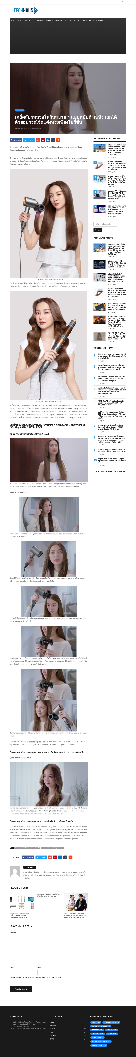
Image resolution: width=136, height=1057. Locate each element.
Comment (13, 933)
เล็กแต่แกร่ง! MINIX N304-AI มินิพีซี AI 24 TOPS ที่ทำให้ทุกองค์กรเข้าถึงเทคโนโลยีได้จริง (117, 264)
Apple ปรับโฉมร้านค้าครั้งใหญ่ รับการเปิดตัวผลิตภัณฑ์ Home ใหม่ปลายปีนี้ (112, 461)
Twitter (31, 140)
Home (13, 20)
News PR (99, 20)
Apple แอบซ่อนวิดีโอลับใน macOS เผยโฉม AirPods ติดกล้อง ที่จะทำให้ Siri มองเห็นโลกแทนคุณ (117, 180)
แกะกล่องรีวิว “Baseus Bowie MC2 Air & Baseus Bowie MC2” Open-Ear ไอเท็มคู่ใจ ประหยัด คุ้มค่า (117, 195)
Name (12, 967)
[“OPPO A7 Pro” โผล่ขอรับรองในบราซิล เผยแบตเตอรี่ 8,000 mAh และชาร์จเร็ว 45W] (100, 336)
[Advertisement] (68, 39)
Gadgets (28, 20)
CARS (76, 20)
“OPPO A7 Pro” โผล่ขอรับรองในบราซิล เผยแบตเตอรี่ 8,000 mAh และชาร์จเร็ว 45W (116, 336)
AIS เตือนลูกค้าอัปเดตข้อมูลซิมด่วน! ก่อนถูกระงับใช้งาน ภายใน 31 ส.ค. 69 (112, 450)
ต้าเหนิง (37, 848)
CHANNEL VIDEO (87, 20)
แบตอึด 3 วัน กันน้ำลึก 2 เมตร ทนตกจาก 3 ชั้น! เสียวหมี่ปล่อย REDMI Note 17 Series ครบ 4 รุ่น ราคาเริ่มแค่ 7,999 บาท (117, 149)
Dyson (17, 848)
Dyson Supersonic (27, 848)
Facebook (17, 140)
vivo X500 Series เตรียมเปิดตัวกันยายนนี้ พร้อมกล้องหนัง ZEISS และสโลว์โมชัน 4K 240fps (110, 427)
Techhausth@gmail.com (21, 1026)
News (20, 20)
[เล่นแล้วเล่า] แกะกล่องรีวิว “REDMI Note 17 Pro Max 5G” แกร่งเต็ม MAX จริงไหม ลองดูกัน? (117, 306)
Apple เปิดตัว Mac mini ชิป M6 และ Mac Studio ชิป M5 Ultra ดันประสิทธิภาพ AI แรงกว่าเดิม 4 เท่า (117, 165)
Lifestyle (68, 20)
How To (58, 20)
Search (98, 230)
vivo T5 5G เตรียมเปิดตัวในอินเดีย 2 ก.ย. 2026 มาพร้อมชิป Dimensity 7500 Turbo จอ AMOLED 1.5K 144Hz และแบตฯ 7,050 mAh (111, 439)
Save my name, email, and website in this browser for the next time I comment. (36, 977)
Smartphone (99, 1045)
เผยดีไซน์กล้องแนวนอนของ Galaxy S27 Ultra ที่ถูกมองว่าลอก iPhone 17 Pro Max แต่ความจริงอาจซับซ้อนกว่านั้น (112, 415)
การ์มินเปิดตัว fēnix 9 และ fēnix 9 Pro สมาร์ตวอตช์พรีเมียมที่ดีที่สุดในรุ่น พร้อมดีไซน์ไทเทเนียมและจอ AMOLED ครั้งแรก (117, 321)
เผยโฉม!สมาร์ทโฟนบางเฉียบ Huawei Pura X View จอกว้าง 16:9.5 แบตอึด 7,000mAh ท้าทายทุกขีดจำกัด (117, 210)
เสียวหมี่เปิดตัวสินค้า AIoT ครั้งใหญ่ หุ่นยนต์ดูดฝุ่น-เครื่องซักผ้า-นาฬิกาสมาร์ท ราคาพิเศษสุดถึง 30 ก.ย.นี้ (116, 278)
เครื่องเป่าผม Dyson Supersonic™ (52, 848)
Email (39, 967)
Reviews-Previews (43, 20)
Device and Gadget (101, 1026)
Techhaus (18, 128)
